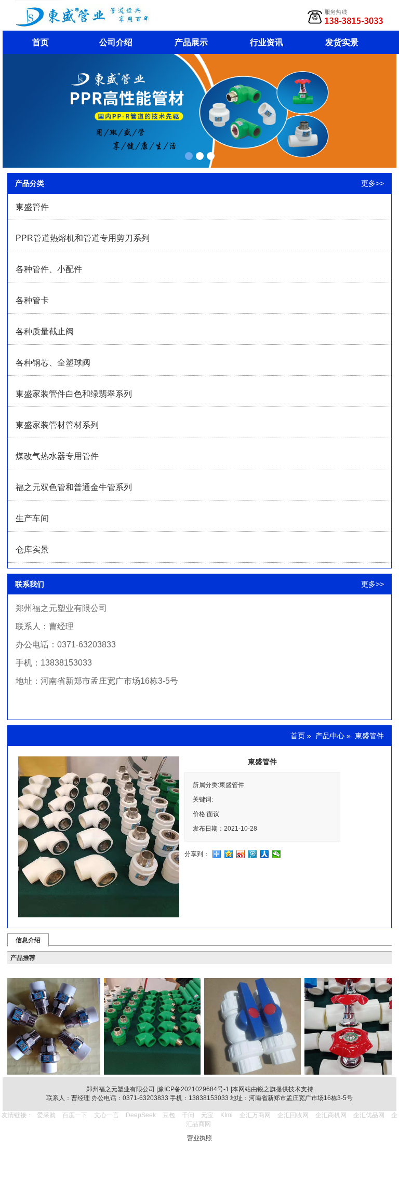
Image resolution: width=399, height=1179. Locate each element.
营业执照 (199, 1138)
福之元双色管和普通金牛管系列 (74, 487)
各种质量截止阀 (45, 331)
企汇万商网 (255, 1115)
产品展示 (191, 42)
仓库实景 (32, 549)
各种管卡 (32, 300)
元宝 (207, 1115)
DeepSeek (141, 1115)
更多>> (372, 183)
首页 (40, 42)
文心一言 (106, 1115)
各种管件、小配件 (49, 269)
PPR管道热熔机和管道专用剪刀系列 (83, 238)
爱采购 (46, 1115)
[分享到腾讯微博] (252, 854)
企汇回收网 (293, 1115)
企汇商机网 (331, 1115)
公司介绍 (115, 42)
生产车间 (32, 518)
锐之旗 (266, 1089)
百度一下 (74, 1115)
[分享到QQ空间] (228, 854)
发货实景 (341, 42)
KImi (226, 1115)
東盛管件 (32, 206)
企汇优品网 (368, 1115)
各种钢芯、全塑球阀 (53, 362)
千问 (188, 1115)
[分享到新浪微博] (240, 854)
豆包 (169, 1115)
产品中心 (329, 735)
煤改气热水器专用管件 (57, 456)
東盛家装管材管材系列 (57, 425)
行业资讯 (266, 42)
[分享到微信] (276, 854)
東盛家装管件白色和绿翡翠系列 (74, 393)
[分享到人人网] (264, 854)
